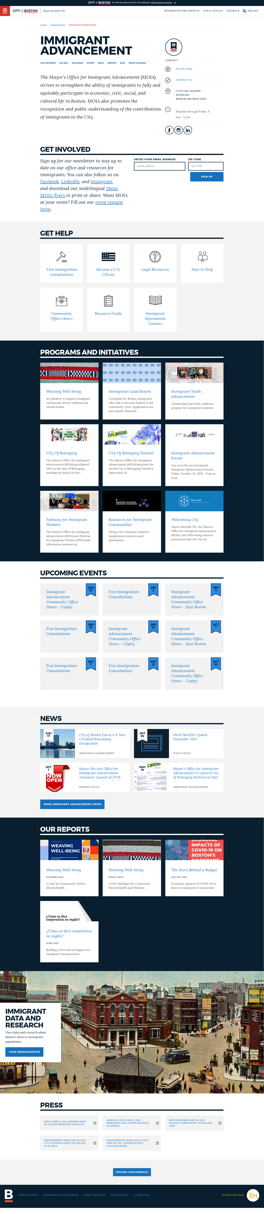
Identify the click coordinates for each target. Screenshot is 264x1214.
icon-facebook (169, 130)
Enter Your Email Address (155, 159)
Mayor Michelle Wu (54, 11)
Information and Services (182, 11)
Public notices (213, 11)
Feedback (233, 11)
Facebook (49, 181)
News (101, 63)
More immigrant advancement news (72, 804)
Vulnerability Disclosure (61, 1195)
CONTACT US (184, 80)
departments (57, 25)
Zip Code (194, 159)
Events (90, 63)
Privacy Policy (28, 1195)
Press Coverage (137, 63)
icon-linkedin (187, 130)
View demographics (24, 1052)
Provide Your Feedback (132, 1172)
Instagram (101, 181)
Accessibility (119, 1195)
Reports (111, 63)
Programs (77, 63)
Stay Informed (48, 63)
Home (43, 25)
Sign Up (207, 176)
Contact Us (141, 1195)
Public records (94, 1195)
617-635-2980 (184, 69)
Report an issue (233, 1195)
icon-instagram (178, 130)
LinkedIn (70, 181)
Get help (63, 63)
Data (122, 63)
